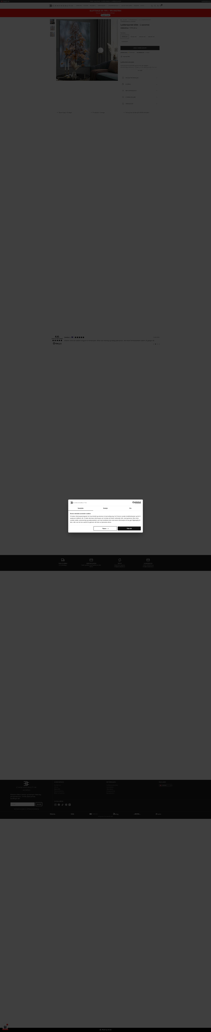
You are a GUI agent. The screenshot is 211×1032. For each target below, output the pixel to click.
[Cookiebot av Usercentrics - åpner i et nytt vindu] (133, 502)
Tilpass (104, 528)
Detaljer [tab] (105, 508)
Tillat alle (129, 528)
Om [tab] (130, 508)
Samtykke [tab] (80, 508)
